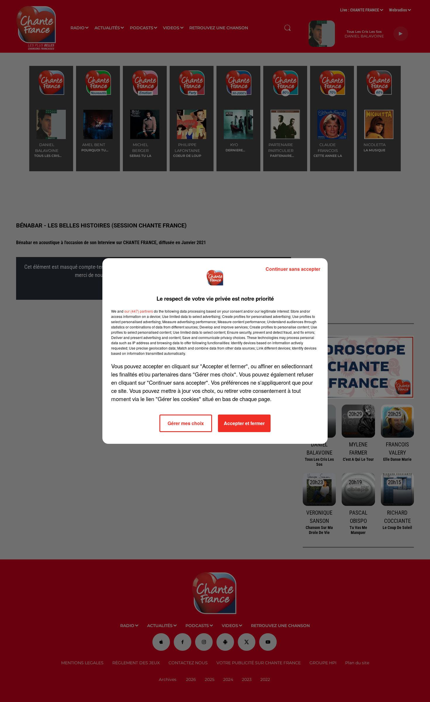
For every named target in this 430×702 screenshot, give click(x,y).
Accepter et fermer (244, 423)
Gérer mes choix (186, 423)
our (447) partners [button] (138, 311)
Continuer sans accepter (293, 269)
